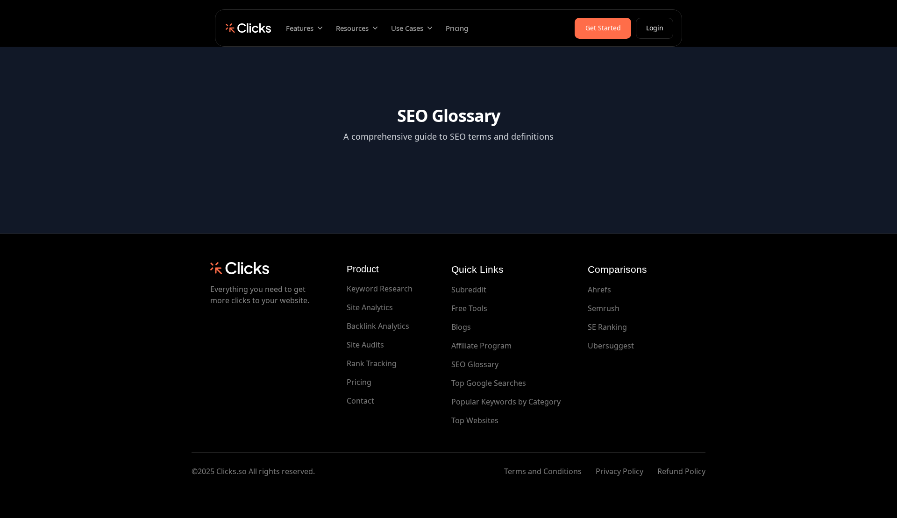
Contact (360, 401)
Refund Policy (681, 471)
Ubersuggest (611, 346)
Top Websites (474, 420)
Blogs (461, 327)
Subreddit (468, 289)
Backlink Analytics (378, 326)
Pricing (457, 28)
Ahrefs (599, 289)
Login (654, 27)
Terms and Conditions (543, 471)
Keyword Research (380, 289)
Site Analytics (370, 307)
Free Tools (469, 308)
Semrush (603, 308)
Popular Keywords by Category (506, 402)
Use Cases (407, 28)
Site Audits (365, 345)
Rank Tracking (372, 363)
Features (299, 28)
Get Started (603, 27)
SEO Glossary (474, 364)
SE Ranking (607, 327)
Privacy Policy (619, 471)
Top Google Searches (488, 383)
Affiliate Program (481, 346)
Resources (352, 28)
